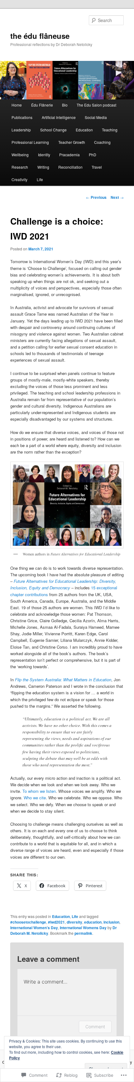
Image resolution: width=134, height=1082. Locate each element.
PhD (92, 154)
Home (17, 104)
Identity (44, 154)
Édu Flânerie (42, 104)
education (93, 922)
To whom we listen (39, 791)
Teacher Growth (71, 142)
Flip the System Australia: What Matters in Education (63, 680)
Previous (96, 197)
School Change (53, 129)
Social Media (96, 117)
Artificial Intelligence (59, 117)
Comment (95, 1026)
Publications (22, 117)
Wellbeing (20, 154)
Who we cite (35, 798)
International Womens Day (83, 927)
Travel (97, 167)
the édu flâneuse (39, 35)
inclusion (111, 922)
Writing (43, 167)
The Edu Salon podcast (96, 104)
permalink (83, 933)
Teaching (109, 129)
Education (84, 129)
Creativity (19, 179)
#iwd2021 (56, 922)
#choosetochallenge (28, 922)
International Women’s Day (34, 927)
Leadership (21, 129)
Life (40, 179)
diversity (74, 922)
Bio (65, 104)
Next (117, 197)
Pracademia (69, 154)
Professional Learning (30, 142)
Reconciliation (70, 167)
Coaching (102, 142)
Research (20, 167)
